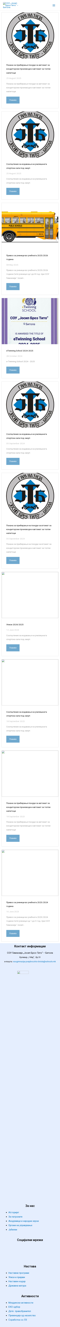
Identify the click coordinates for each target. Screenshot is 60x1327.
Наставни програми (18, 1273)
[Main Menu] (54, 5)
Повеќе (12, 100)
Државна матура (17, 1285)
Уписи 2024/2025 (15, 624)
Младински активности (20, 1302)
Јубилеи (12, 1229)
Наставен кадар (17, 1281)
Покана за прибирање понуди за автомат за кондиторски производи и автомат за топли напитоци (28, 69)
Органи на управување (20, 1225)
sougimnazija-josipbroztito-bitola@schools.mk (34, 961)
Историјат (13, 1212)
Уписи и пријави (16, 1277)
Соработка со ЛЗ (17, 1319)
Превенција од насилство (22, 1315)
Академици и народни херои (23, 1221)
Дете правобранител (19, 1311)
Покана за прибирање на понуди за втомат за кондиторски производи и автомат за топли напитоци (28, 529)
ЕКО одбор (14, 1306)
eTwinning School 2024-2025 (19, 350)
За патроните (15, 1216)
